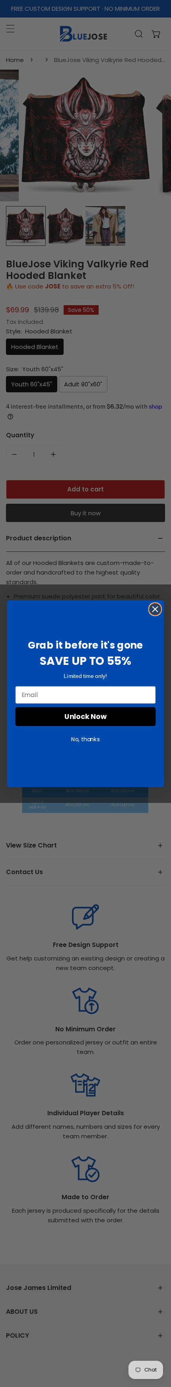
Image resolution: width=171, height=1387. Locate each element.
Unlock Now (85, 716)
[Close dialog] (155, 609)
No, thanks (85, 739)
